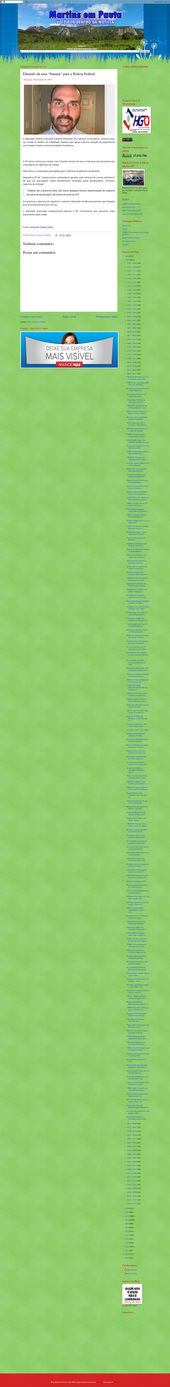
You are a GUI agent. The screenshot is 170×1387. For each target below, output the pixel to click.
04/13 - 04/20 (132, 1150)
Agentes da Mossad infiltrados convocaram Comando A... (137, 493)
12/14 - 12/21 (132, 271)
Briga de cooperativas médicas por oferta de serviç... (137, 886)
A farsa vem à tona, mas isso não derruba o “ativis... (138, 980)
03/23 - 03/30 (132, 1161)
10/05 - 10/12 (132, 309)
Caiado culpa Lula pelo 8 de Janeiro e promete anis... (136, 922)
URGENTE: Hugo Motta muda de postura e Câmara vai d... (137, 876)
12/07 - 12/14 (132, 274)
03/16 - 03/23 (132, 1165)
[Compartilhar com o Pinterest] (70, 235)
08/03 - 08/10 (132, 343)
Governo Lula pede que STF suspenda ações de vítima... (137, 648)
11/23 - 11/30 (132, 282)
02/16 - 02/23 (132, 1181)
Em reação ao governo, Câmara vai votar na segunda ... (137, 631)
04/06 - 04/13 (132, 1154)
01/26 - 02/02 (132, 1192)
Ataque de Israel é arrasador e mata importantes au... (137, 470)
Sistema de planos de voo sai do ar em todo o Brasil (137, 487)
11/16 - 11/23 (132, 286)
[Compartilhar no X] (65, 235)
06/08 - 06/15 (132, 374)
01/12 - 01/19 (132, 1200)
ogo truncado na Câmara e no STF (137, 1060)
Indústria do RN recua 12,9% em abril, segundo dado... (138, 897)
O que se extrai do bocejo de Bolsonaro (136, 539)
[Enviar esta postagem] (56, 235)
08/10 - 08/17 (132, 339)
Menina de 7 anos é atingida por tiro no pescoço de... (137, 681)
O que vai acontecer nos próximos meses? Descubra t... (138, 1106)
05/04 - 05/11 (132, 1139)
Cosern (124, 229)
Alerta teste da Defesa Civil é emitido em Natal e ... (136, 395)
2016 (127, 1239)
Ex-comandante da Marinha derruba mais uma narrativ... (137, 968)
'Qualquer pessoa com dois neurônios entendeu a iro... (136, 752)
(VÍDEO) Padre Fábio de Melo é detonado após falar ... (138, 452)
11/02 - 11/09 (132, 293)
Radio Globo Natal (128, 207)
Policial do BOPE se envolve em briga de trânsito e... (138, 1072)
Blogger (116, 1382)
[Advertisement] (137, 1353)
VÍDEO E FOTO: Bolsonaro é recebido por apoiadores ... (137, 694)
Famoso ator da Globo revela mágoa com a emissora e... (136, 556)
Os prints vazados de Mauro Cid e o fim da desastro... (138, 464)
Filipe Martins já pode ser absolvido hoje (135, 1020)
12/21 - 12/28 (132, 267)
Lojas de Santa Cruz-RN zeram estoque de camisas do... (137, 711)
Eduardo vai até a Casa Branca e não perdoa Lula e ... (137, 481)
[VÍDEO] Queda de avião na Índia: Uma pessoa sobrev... (137, 700)
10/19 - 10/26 (132, 301)
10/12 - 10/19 (132, 305)
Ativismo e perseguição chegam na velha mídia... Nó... (137, 986)
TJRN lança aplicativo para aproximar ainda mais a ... (136, 1043)
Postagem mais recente (31, 316)
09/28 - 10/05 (132, 312)
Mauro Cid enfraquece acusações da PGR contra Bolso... (138, 602)
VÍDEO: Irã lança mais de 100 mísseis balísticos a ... (137, 504)
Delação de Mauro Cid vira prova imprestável (138, 521)
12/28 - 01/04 (132, 263)
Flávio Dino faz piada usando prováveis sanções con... (137, 757)
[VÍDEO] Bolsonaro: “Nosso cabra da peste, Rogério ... (136, 533)
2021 (127, 1220)
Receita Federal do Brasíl (131, 238)
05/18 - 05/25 (132, 1131)
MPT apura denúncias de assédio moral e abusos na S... (138, 903)
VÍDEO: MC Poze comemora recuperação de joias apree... (137, 939)
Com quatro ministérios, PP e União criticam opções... (137, 725)
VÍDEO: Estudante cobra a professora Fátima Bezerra (137, 424)
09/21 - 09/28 (132, 316)
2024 (127, 1208)
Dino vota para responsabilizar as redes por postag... (138, 891)
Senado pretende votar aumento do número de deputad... (137, 642)
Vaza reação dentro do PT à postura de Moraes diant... (136, 836)
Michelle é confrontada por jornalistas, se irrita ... (136, 734)
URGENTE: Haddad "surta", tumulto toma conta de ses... (137, 782)
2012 (127, 1254)
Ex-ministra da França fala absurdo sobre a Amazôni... (137, 763)
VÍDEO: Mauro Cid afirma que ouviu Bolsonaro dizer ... (137, 1089)
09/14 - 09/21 (132, 320)
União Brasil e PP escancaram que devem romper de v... (137, 871)
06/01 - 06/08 (132, 1123)
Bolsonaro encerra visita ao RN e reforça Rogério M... (138, 389)
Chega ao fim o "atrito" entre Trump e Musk (136, 819)
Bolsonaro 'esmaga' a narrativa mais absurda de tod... (137, 830)
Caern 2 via (126, 225)
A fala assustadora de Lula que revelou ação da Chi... (137, 802)
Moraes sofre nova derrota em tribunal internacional (137, 567)
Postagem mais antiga (106, 316)
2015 (127, 1243)
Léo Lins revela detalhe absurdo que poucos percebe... (137, 740)
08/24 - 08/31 (132, 332)
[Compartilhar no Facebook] (67, 235)
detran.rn (125, 244)
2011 (127, 1258)
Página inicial (69, 316)
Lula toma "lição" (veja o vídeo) (138, 730)
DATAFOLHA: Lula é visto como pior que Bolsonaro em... (138, 441)
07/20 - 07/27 (132, 351)
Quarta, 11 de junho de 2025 (136, 881)
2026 (127, 256)
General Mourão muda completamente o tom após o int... (137, 795)
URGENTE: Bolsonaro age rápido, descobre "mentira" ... (137, 458)
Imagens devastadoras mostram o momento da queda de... (138, 675)
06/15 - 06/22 (132, 370)
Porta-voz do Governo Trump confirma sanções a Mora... (137, 777)
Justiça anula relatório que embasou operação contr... (136, 859)
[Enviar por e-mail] (60, 235)
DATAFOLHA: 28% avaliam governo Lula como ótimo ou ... (137, 654)
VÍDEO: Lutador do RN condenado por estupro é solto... (136, 910)
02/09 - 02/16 (132, 1184)
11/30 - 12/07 (132, 278)
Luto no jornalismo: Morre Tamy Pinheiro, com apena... (138, 1083)
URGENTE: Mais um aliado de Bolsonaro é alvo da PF (137, 579)
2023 (127, 1212)
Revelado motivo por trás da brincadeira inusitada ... (136, 957)
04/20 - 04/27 (132, 1146)
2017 (127, 1235)
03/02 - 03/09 (132, 1173)
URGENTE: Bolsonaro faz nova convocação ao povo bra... (137, 378)
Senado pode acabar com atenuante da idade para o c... (137, 928)
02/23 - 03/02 (132, 1177)
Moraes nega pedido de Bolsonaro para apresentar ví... (138, 1003)
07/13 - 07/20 (132, 354)
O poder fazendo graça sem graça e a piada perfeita (138, 1054)
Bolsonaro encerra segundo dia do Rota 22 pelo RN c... (137, 418)
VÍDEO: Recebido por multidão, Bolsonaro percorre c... (138, 527)
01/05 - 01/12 (132, 1203)
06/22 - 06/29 (132, 366)
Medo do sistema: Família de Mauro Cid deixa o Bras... (136, 412)
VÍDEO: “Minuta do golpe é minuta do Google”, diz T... (137, 997)
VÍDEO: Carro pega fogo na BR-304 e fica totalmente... (138, 383)
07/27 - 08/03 (132, 347)
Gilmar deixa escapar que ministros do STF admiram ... (137, 619)
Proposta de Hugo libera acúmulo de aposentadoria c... (138, 550)
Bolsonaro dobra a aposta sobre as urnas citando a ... (137, 962)
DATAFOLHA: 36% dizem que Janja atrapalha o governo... (137, 498)
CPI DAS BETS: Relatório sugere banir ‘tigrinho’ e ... (137, 934)
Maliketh (99, 1382)
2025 (127, 260)
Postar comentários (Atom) (35, 322)
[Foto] (69, 109)
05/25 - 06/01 (132, 1127)
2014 (127, 1246)
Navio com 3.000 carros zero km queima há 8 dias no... (138, 848)
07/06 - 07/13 (132, 358)
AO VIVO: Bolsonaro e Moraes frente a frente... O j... (137, 1100)
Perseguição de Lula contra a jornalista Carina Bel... (136, 561)
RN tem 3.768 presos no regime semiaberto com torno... (137, 746)
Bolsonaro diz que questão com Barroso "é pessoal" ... (137, 807)
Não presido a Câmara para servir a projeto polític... (138, 853)
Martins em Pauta (131, 1270)
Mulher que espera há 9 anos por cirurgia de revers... (138, 706)
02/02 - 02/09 (132, 1188)
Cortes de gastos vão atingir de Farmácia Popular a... (137, 625)
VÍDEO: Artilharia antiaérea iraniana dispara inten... (136, 516)
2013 (127, 1250)
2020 (127, 1223)
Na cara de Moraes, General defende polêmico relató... (136, 813)
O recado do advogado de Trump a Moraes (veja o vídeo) (138, 607)
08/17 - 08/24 (132, 335)
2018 (127, 1231)
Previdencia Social (128, 241)
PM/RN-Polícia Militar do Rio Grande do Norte (135, 233)
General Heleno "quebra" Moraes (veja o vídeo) (138, 974)
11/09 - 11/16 (132, 290)
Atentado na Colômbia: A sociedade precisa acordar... (137, 1118)
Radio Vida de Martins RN (131, 210)
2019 (127, 1227)
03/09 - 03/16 (132, 1169)
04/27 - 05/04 (132, 1142)
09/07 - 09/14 (132, 324)
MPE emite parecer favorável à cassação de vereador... (137, 429)
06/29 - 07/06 (132, 362)
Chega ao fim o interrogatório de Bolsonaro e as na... (138, 1026)
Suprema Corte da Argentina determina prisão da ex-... (136, 1014)
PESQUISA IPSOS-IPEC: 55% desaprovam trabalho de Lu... (138, 669)
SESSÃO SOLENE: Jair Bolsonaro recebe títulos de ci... (137, 718)
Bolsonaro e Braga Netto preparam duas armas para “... (138, 573)
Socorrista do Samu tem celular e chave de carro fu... (138, 991)
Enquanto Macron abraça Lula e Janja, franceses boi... (137, 1095)
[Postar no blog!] (62, 235)
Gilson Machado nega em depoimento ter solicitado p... (137, 510)
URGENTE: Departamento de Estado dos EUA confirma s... (137, 788)
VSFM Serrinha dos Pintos (131, 204)
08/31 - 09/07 (132, 328)
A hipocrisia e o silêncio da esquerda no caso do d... (136, 401)
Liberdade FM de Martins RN (132, 214)
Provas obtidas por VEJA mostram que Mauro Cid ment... (136, 662)
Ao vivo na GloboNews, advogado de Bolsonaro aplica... (136, 770)
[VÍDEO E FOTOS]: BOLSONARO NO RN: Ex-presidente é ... (137, 687)
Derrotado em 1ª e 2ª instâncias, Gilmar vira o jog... (137, 916)
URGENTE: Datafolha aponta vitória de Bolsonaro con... (137, 406)
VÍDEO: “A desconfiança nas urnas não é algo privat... (136, 945)
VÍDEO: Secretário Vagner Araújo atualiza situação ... (136, 435)
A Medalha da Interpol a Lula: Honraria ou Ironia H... (137, 544)
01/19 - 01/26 (132, 1196)
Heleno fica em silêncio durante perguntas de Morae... (137, 1031)
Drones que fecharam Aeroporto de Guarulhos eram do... (138, 636)
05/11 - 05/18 (132, 1135)
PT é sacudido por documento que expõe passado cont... (137, 842)
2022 (127, 1216)
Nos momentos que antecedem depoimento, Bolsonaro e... (137, 1066)
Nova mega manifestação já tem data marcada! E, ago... (137, 1077)
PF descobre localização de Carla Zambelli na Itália (138, 447)
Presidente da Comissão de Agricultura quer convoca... (137, 596)
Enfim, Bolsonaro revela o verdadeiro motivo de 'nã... (137, 951)
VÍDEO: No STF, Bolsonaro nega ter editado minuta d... (138, 1049)
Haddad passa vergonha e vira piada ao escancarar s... (137, 590)
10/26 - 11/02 (132, 297)
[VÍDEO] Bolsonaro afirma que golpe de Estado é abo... (137, 1008)
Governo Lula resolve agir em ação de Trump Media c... (137, 613)
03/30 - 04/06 (132, 1158)
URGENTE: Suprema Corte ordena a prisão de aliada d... (137, 825)
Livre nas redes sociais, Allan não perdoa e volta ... (138, 1112)
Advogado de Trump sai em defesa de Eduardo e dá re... (137, 475)
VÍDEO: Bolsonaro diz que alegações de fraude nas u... (137, 1037)
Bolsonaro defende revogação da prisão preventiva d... (138, 865)
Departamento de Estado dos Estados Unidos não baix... (136, 584)
